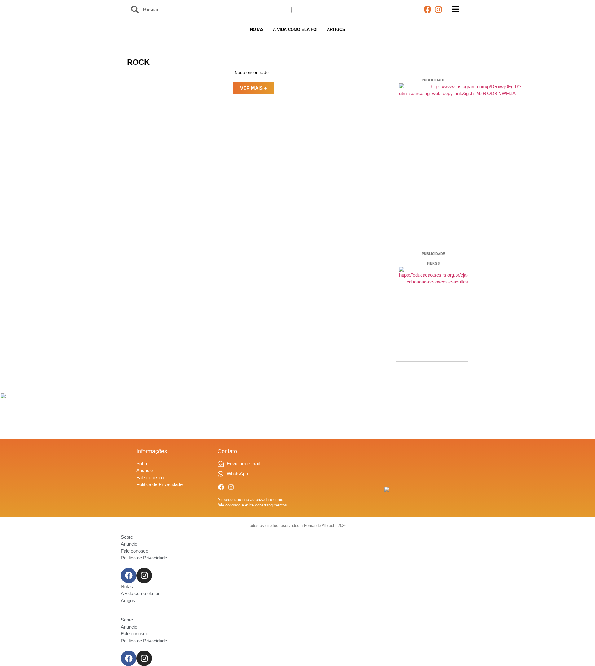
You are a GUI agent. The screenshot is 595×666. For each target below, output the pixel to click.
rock (138, 62)
